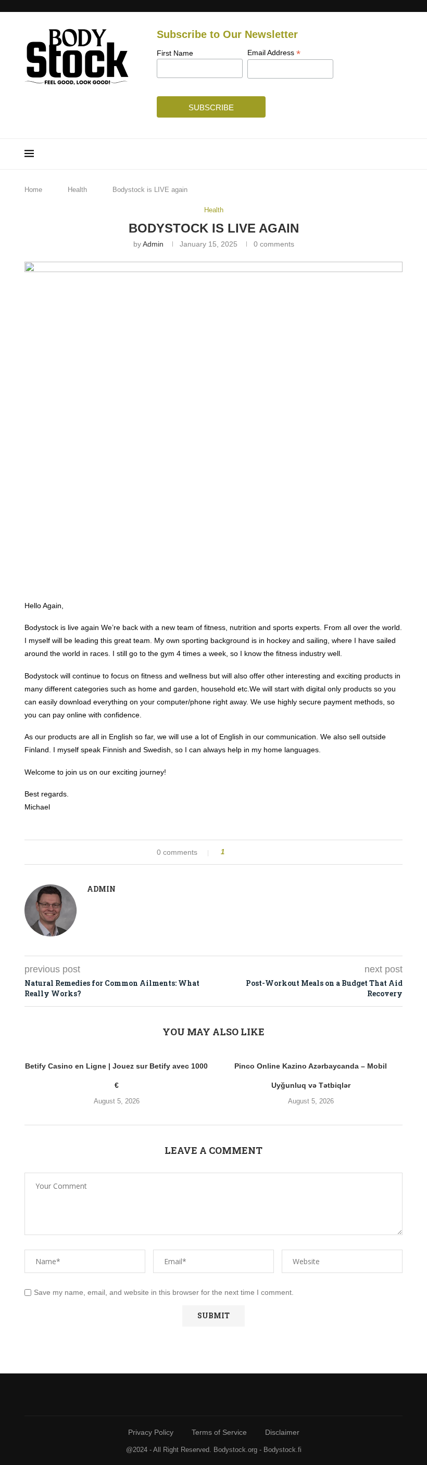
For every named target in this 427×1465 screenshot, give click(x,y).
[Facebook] (202, 1394)
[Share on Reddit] (262, 852)
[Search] (397, 154)
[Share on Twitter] (252, 852)
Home (33, 190)
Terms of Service (219, 1432)
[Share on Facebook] (242, 852)
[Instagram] (226, 1394)
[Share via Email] (271, 852)
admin (153, 244)
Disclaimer (282, 1432)
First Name (175, 53)
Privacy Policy (150, 1432)
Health (77, 190)
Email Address (273, 53)
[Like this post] (230, 852)
